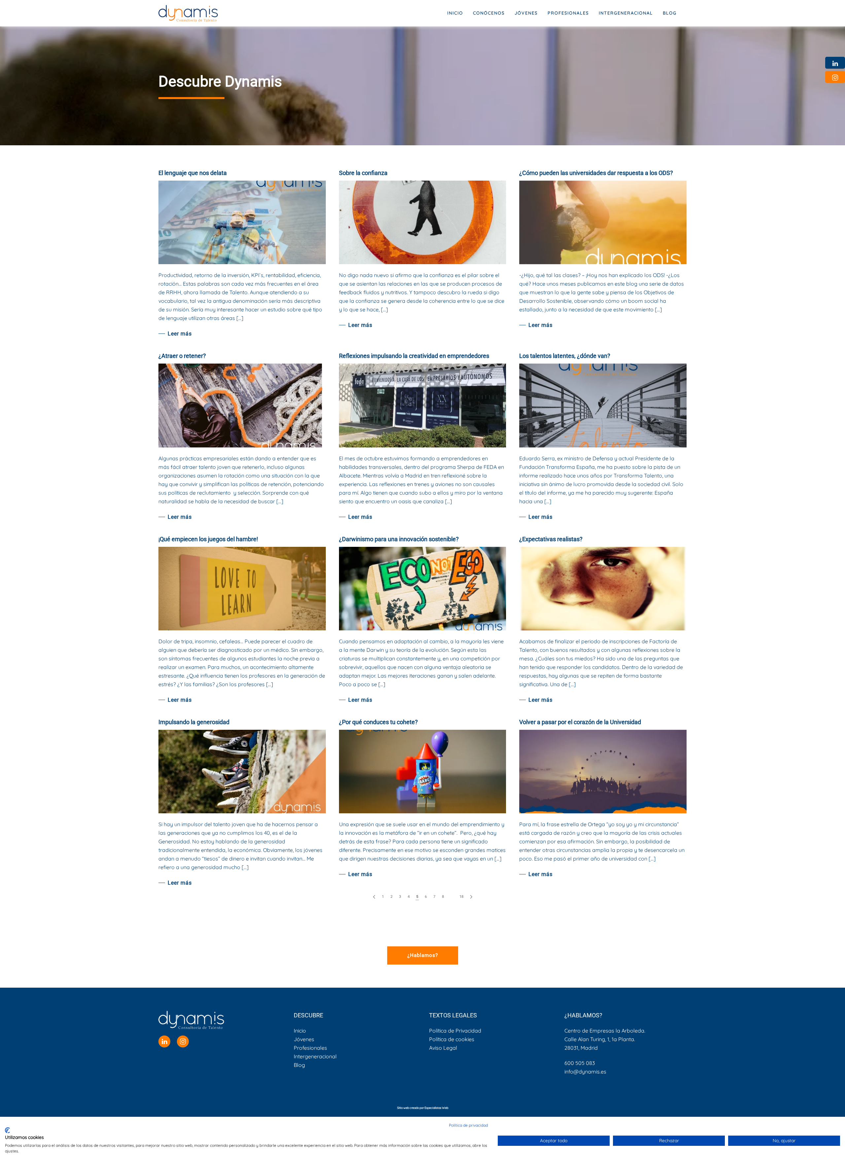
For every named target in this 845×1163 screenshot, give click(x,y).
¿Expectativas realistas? (551, 539)
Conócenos (489, 13)
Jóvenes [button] (526, 13)
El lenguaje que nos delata (192, 172)
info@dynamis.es (585, 1071)
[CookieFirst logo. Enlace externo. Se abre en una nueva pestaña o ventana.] (7, 1130)
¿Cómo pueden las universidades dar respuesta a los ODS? (596, 172)
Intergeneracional (315, 1056)
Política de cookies (451, 1039)
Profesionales (310, 1047)
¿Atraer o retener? (182, 355)
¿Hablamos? (422, 955)
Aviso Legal (443, 1047)
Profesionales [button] (568, 13)
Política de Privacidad (455, 1030)
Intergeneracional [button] (626, 13)
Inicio (455, 13)
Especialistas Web (436, 1108)
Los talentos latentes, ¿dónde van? (564, 355)
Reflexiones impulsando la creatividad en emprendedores (414, 355)
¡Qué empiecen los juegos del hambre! (208, 539)
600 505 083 (579, 1063)
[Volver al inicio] (188, 13)
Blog (670, 13)
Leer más (180, 334)
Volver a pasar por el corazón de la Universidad (580, 722)
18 (461, 897)
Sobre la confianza (363, 172)
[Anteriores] (374, 897)
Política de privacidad (468, 1125)
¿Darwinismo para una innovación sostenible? (399, 539)
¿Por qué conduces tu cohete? (378, 722)
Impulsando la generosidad (193, 722)
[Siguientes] (471, 897)
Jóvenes (304, 1039)
